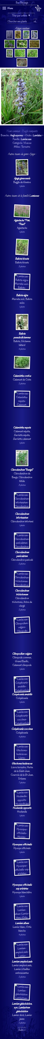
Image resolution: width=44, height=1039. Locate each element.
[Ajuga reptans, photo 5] (10, 47)
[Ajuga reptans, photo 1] (10, 38)
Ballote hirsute (22, 260)
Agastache (22, 224)
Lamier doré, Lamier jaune (22, 1011)
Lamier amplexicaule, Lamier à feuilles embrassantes (22, 967)
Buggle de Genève (22, 180)
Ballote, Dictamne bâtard (22, 339)
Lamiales (37, 135)
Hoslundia (22, 809)
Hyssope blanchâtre (22, 888)
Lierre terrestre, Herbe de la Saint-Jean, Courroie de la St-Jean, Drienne (22, 770)
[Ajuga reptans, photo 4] (34, 38)
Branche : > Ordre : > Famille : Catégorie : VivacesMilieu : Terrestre (22, 525)
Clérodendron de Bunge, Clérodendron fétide (22, 475)
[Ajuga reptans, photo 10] (32, 56)
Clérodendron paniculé (22, 556)
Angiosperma (16, 135)
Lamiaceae (26, 139)
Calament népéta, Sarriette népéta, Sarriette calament (22, 433)
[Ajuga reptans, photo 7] (34, 47)
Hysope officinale (22, 846)
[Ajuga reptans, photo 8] (9, 56)
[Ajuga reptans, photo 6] (22, 47)
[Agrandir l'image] (22, 69)
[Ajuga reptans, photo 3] (26, 38)
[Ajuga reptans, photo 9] (19, 56)
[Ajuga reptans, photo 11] (22, 66)
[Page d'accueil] (38, 9)
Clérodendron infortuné (22, 517)
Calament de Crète (22, 377)
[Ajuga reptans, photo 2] (18, 38)
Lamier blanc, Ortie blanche (22, 927)
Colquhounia (22, 696)
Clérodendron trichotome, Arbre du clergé (22, 598)
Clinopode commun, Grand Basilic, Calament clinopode (22, 659)
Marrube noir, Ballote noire (22, 299)
